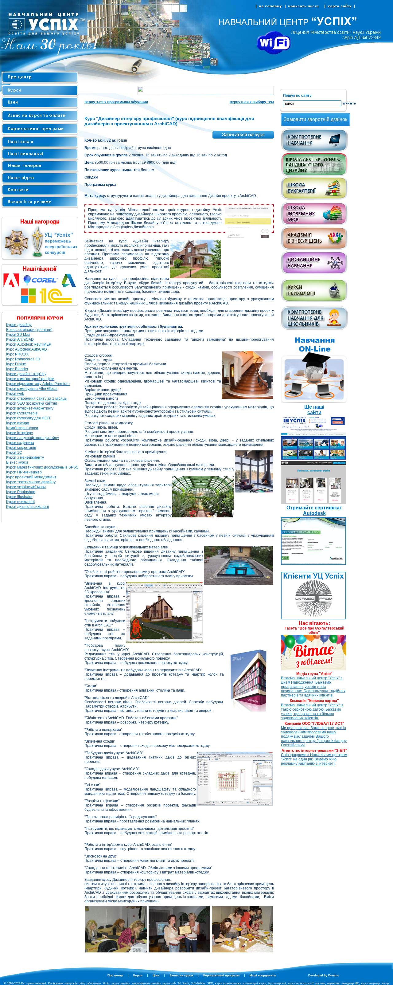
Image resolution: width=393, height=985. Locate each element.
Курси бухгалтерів (21, 413)
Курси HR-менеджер (24, 472)
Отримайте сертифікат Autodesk (314, 510)
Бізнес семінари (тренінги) (29, 330)
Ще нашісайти (314, 409)
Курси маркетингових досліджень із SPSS (42, 467)
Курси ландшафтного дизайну (32, 438)
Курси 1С (14, 452)
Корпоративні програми (221, 975)
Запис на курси (181, 975)
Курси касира (17, 423)
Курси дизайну (19, 325)
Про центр (115, 975)
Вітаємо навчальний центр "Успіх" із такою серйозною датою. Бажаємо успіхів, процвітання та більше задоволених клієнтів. (312, 711)
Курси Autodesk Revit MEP (28, 344)
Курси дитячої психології (27, 506)
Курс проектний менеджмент (31, 477)
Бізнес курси (17, 462)
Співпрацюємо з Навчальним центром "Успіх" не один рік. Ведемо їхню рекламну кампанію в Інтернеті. (314, 759)
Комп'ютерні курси (22, 428)
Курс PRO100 (17, 354)
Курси (137, 975)
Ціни (156, 975)
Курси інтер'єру (19, 433)
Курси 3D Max (18, 334)
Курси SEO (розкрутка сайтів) (31, 403)
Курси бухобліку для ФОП (28, 418)
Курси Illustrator (19, 497)
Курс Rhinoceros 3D (23, 359)
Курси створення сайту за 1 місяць (36, 398)
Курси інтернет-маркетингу (29, 408)
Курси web (15, 393)
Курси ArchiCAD (20, 339)
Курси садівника (20, 443)
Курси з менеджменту (25, 457)
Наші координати (263, 975)
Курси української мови (26, 487)
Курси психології (20, 502)
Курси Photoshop (20, 492)
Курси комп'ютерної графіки (30, 379)
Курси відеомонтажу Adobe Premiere (38, 384)
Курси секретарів (21, 447)
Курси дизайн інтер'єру (26, 374)
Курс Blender (17, 369)
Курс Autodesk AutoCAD (26, 349)
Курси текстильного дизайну (31, 482)
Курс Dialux (16, 364)
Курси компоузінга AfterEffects (31, 389)
